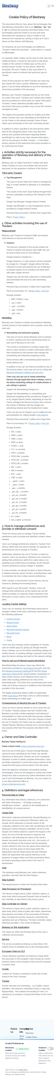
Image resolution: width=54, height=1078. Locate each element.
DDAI (39, 674)
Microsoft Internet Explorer (18, 630)
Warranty (30, 1033)
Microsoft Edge (13, 633)
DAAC (25, 674)
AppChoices (13, 696)
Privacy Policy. (19, 217)
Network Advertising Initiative (17, 671)
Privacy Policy (35, 291)
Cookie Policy (31, 1037)
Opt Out (45, 291)
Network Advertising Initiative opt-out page (25, 372)
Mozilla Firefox (13, 622)
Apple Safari (12, 626)
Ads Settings (42, 415)
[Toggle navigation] (49, 6)
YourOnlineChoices (31, 668)
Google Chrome (13, 619)
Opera (9, 640)
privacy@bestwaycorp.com (32, 746)
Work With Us (21, 1039)
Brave (9, 637)
